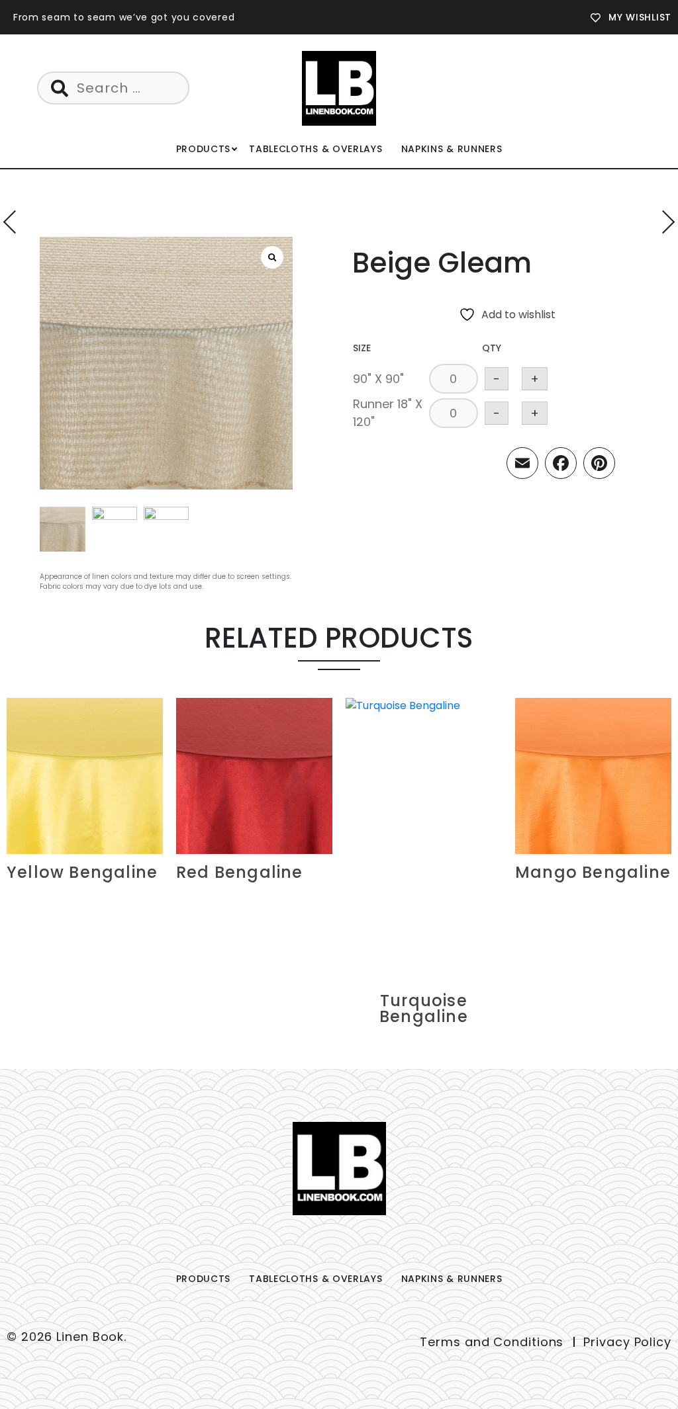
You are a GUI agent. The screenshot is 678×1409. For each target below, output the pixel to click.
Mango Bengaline (593, 872)
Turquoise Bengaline (423, 1008)
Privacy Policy (627, 1342)
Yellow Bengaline (82, 872)
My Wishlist (639, 17)
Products (203, 148)
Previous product (15, 222)
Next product (663, 222)
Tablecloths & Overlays (315, 148)
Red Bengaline (239, 872)
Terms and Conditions (491, 1342)
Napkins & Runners (452, 148)
